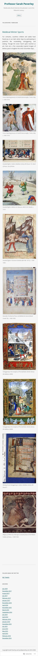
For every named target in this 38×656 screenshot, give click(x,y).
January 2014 (6, 622)
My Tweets (5, 577)
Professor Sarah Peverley (19, 3)
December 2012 (6, 638)
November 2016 (7, 603)
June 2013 (5, 629)
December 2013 (6, 624)
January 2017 (6, 600)
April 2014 (5, 617)
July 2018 (4, 589)
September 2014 (7, 612)
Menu (19, 15)
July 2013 (4, 626)
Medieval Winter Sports (13, 32)
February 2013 (6, 636)
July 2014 (4, 615)
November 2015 (7, 607)
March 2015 (5, 610)
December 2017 (6, 591)
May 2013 (5, 631)
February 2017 (6, 598)
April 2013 (5, 633)
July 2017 (4, 596)
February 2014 (6, 619)
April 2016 (5, 605)
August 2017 (5, 593)
